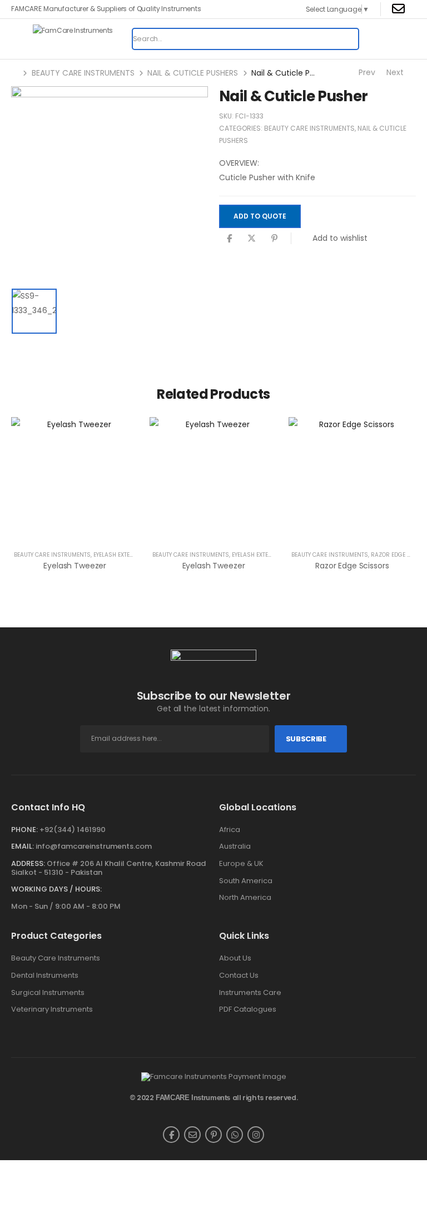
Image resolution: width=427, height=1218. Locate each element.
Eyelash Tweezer (74, 565)
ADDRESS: (28, 863)
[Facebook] (229, 238)
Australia (235, 846)
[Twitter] (251, 238)
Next (396, 72)
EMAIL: (22, 846)
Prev (365, 72)
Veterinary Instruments (52, 1009)
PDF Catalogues (247, 1009)
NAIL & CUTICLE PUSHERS (192, 72)
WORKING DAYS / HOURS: (56, 889)
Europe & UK (241, 863)
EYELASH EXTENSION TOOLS (130, 555)
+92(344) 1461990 (72, 829)
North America (245, 897)
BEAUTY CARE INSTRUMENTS (83, 72)
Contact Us (239, 975)
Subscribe (306, 739)
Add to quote (260, 216)
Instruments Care (250, 992)
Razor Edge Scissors (352, 565)
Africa (229, 829)
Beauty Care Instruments (55, 958)
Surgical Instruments (48, 992)
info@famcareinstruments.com (94, 846)
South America (245, 881)
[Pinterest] (274, 238)
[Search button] (347, 39)
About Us (235, 958)
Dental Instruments (44, 975)
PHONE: (24, 829)
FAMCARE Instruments (193, 1098)
